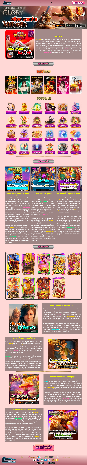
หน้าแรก (26, 3)
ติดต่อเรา (58, 3)
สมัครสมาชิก (49, 3)
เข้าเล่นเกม (34, 3)
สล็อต (41, 3)
